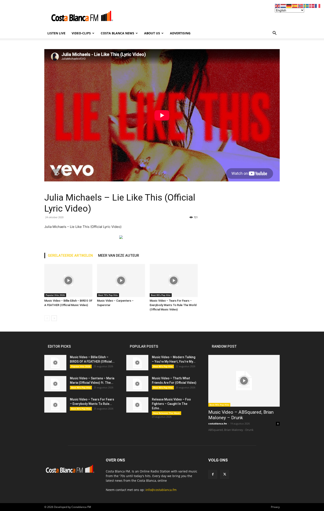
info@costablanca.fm (161, 490)
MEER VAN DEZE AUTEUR (118, 255)
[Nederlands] (283, 5)
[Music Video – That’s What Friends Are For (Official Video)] (137, 383)
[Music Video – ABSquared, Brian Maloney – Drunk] (244, 381)
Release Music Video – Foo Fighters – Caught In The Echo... (171, 404)
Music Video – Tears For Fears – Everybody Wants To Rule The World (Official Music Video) (173, 305)
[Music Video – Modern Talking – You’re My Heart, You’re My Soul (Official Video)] (137, 362)
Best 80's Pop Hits (160, 295)
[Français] (318, 5)
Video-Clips (81, 33)
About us (152, 33)
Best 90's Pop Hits (81, 387)
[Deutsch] (289, 5)
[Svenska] (306, 5)
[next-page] (54, 318)
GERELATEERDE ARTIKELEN (70, 255)
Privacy (275, 507)
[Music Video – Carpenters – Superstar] (121, 280)
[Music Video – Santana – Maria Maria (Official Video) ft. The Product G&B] (55, 383)
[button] (274, 33)
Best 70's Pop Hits (108, 295)
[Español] (295, 5)
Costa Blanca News (117, 33)
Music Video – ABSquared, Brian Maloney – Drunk (241, 415)
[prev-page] (47, 318)
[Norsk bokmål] (301, 5)
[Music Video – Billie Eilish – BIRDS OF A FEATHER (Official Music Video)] (68, 280)
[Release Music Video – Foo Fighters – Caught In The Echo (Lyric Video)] (137, 405)
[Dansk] (312, 5)
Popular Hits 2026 (55, 295)
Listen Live (56, 33)
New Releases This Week (166, 413)
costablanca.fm (217, 423)
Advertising (180, 33)
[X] (224, 474)
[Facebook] (212, 474)
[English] (278, 5)
